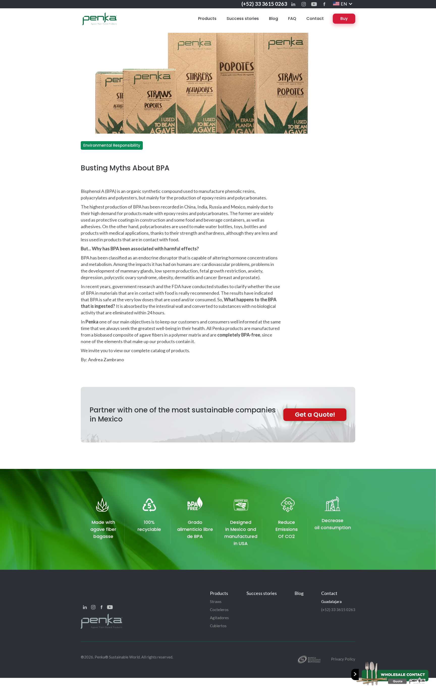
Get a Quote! (315, 414)
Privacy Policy (343, 659)
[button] (343, 4)
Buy (344, 18)
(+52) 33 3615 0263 (264, 4)
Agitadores (219, 617)
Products (207, 18)
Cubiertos (218, 625)
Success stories (243, 18)
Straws (216, 601)
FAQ (292, 18)
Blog (273, 18)
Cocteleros (219, 609)
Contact (315, 18)
